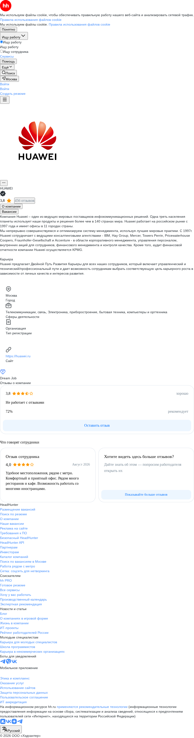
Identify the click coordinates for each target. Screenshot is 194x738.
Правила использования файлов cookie (79, 24)
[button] (4, 84)
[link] (8, 73)
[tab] (11, 206)
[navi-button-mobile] (4, 100)
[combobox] (11, 729)
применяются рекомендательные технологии (92, 707)
